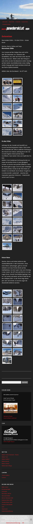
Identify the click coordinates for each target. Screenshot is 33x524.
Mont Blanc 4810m (6, 493)
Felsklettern (25, 21)
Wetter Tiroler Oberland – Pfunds (10, 454)
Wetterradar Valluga (7, 465)
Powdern (17, 21)
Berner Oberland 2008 (7, 498)
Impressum (5, 509)
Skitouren (4, 21)
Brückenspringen (6, 489)
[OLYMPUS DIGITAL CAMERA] (17, 310)
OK (23, 523)
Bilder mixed (5, 487)
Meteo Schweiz (5, 463)
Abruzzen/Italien (6, 495)
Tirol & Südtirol (5, 475)
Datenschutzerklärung (7, 511)
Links (3, 506)
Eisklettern (11, 21)
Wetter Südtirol (5, 459)
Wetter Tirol (5, 457)
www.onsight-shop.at (9, 441)
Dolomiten (4, 491)
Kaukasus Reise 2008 (7, 500)
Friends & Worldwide (7, 504)
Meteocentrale (5, 461)
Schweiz (4, 477)
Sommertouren (6, 24)
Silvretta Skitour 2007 (7, 502)
